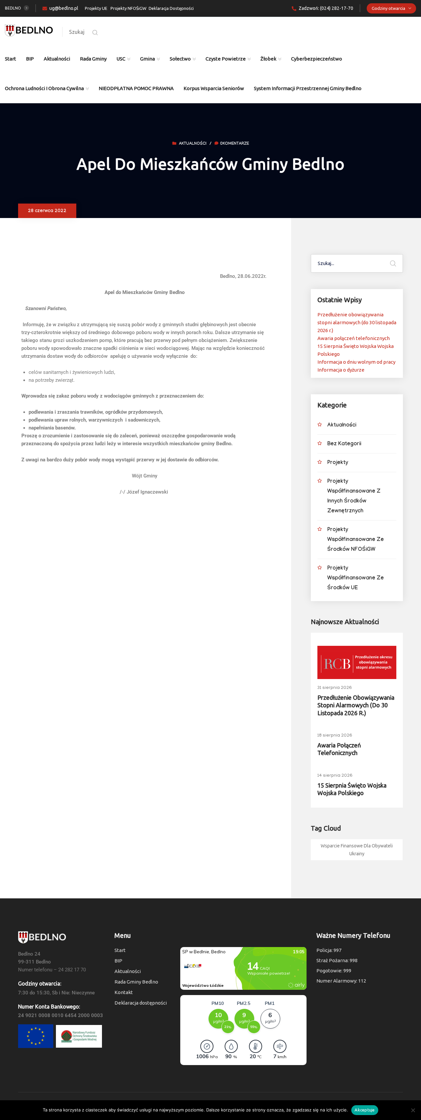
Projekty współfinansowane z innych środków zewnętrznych (354, 497)
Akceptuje (365, 1110)
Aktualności (57, 58)
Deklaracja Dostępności (171, 8)
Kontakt (123, 992)
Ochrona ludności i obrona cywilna (44, 88)
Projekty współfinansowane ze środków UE (355, 579)
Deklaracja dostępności (140, 1003)
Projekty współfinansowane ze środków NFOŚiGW (355, 540)
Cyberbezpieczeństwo (316, 58)
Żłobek (268, 58)
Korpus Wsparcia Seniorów (214, 88)
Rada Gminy (93, 58)
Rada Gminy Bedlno (136, 982)
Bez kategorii (344, 444)
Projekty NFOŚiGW (128, 8)
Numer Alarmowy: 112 (341, 981)
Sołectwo (180, 58)
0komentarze (234, 144)
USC (120, 58)
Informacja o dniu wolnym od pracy (356, 362)
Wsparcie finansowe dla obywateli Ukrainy (357, 849)
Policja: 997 (328, 950)
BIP (30, 58)
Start (10, 58)
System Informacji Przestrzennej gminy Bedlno (307, 88)
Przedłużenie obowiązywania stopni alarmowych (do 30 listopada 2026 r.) (356, 322)
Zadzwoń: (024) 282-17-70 (326, 8)
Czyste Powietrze (226, 58)
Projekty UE (96, 8)
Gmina (147, 58)
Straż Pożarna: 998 (337, 960)
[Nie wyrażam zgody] (412, 1110)
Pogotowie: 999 (333, 970)
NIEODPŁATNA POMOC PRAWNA (136, 88)
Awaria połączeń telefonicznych (353, 338)
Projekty (337, 463)
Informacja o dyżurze (340, 370)
